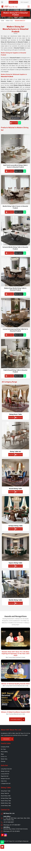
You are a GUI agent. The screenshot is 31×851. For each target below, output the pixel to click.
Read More (11, 417)
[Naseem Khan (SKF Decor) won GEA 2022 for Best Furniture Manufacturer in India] (15, 699)
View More (6, 739)
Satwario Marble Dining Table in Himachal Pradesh (15, 248)
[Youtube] (2, 835)
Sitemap (3, 761)
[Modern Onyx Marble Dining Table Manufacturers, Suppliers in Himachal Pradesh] (15, 271)
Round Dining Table (15, 488)
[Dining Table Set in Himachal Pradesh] (15, 435)
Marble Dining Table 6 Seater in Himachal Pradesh (15, 207)
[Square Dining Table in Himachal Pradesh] (15, 547)
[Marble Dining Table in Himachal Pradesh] (15, 584)
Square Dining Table (15, 563)
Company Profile (5, 747)
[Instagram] (5, 835)
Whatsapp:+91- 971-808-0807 (11, 825)
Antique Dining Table (15, 526)
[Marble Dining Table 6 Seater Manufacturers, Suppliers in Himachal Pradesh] (15, 189)
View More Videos (15, 719)
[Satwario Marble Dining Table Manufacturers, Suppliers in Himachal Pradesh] (15, 230)
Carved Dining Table (6, 805)
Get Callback (19, 171)
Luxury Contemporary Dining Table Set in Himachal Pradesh (15, 330)
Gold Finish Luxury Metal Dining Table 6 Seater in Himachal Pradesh (15, 166)
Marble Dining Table (15, 600)
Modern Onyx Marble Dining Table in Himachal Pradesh (15, 289)
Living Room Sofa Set (6, 769)
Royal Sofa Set (5, 776)
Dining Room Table (15, 414)
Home (2, 20)
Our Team (3, 749)
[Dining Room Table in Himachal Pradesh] (15, 398)
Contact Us (4, 756)
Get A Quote (10, 171)
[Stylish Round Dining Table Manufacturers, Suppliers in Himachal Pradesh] (15, 353)
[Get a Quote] (2, 847)
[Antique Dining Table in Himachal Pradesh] (15, 510)
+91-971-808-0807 (8, 822)
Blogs (2, 754)
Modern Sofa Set (5, 771)
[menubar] (28, 6)
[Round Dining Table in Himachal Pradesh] (15, 473)
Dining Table (9, 20)
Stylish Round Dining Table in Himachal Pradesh (15, 371)
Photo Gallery (4, 751)
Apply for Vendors (13, 2)
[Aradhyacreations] (2, 2)
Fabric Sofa (4, 781)
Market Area (4, 759)
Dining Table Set (15, 451)
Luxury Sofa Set (5, 774)
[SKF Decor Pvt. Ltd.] (9, 6)
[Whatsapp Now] (19, 122)
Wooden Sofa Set (5, 778)
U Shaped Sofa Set (6, 783)
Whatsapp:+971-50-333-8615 (11, 831)
